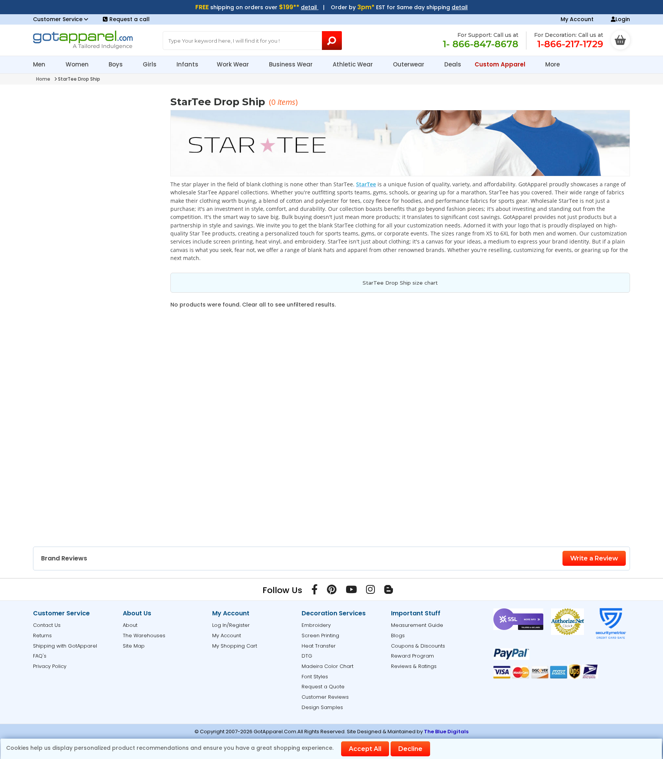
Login (622, 19)
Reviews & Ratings (414, 666)
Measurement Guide (417, 625)
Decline (410, 748)
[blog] (388, 591)
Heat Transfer (319, 646)
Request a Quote (323, 686)
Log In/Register (231, 625)
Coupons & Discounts (418, 646)
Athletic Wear (353, 64)
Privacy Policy (49, 666)
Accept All (365, 748)
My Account (577, 19)
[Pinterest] (331, 591)
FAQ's (39, 656)
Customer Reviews (325, 697)
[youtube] (351, 591)
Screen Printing (320, 635)
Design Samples (322, 707)
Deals (452, 64)
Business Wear (291, 64)
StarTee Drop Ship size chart (400, 283)
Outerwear (409, 64)
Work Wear (234, 64)
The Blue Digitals (446, 731)
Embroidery (316, 625)
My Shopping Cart (234, 646)
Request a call (129, 19)
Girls (150, 64)
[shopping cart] (620, 40)
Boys (116, 64)
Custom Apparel (501, 64)
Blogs (398, 635)
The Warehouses (144, 635)
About (130, 625)
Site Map (134, 646)
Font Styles (315, 676)
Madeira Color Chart (327, 666)
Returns (42, 635)
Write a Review (594, 558)
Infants (187, 64)
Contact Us (47, 625)
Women (78, 64)
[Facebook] (315, 591)
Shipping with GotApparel (65, 646)
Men (40, 64)
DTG (307, 656)
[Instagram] (370, 591)
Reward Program (412, 656)
